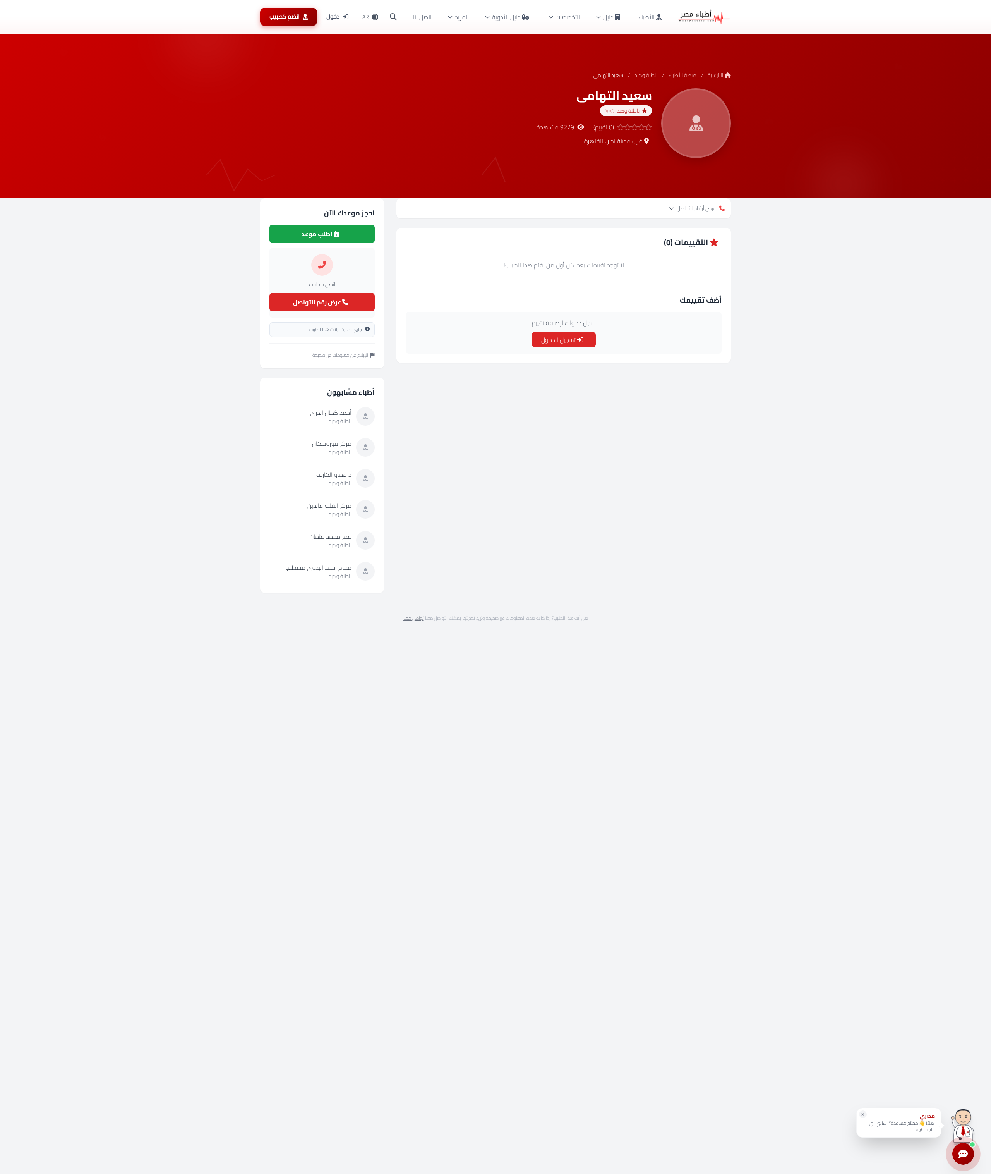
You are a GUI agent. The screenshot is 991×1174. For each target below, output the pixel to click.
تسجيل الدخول (559, 339)
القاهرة (593, 141)
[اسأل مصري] (963, 1125)
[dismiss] (863, 1114)
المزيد (462, 17)
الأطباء (647, 17)
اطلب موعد (318, 234)
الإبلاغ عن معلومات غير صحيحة (340, 355)
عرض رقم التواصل (317, 302)
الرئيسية (715, 75)
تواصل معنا (413, 618)
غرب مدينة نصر (625, 141)
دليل (608, 17)
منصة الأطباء (682, 75)
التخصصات (568, 17)
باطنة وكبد (645, 75)
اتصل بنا (422, 17)
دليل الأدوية (506, 17)
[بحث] (393, 17)
